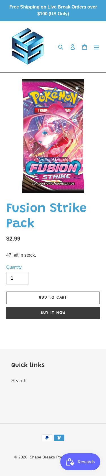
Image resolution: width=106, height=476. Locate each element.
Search (18, 380)
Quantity (14, 267)
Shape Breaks (42, 457)
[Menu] (96, 46)
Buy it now (53, 313)
